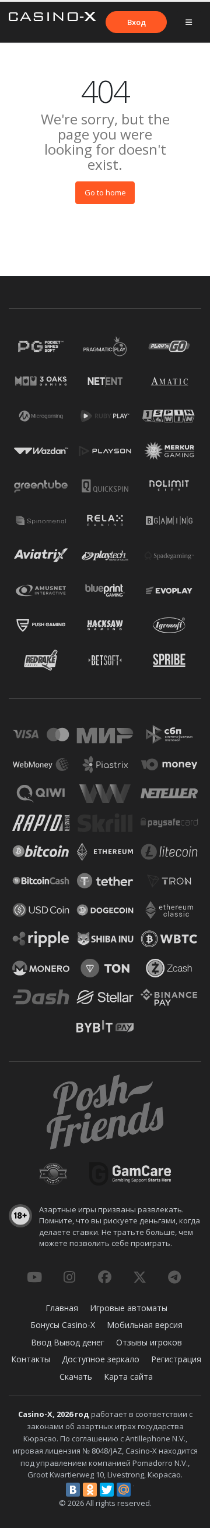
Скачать (76, 1376)
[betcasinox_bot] (174, 1276)
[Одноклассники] (90, 1490)
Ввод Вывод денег (67, 1342)
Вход (136, 22)
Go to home (105, 192)
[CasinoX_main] (139, 1276)
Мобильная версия (145, 1324)
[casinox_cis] (69, 1276)
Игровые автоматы (128, 1307)
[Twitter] (107, 1490)
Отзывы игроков (149, 1342)
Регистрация (176, 1359)
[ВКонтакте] (73, 1490)
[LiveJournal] (141, 1490)
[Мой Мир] (124, 1490)
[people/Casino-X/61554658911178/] (104, 1276)
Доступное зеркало (100, 1359)
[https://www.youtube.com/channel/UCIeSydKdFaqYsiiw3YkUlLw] (34, 1276)
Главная (62, 1307)
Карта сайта (128, 1376)
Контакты (30, 1359)
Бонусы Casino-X (62, 1324)
